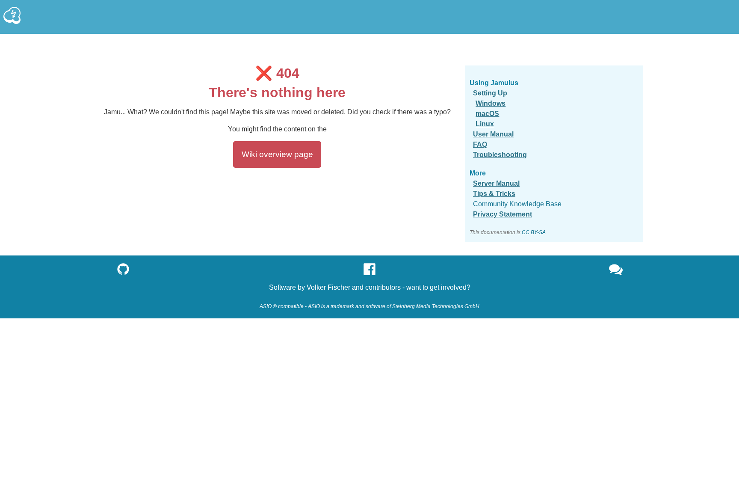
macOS (487, 113)
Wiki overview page (277, 154)
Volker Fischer (328, 287)
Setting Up (490, 93)
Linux (485, 124)
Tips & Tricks (494, 193)
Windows (490, 103)
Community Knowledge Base (517, 204)
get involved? (450, 287)
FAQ (480, 144)
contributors (383, 287)
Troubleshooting (500, 154)
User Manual (493, 134)
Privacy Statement (502, 214)
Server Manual (496, 183)
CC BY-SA (534, 232)
